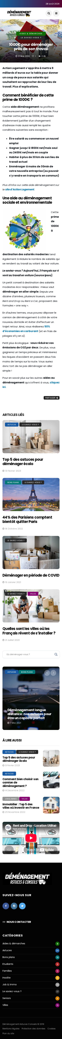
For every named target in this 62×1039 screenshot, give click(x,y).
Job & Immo (11, 798)
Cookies (51, 1028)
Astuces (11, 424)
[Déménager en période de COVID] (31, 552)
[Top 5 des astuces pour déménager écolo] (31, 436)
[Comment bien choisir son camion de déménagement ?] (51, 780)
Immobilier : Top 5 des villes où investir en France (20, 806)
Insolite (6, 977)
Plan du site (8, 1033)
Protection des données (33, 1028)
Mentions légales (11, 1028)
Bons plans (13, 482)
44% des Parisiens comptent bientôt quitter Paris (27, 519)
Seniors (6, 998)
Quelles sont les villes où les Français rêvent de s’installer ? (28, 631)
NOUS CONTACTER (19, 922)
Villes (33, 593)
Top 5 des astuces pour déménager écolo (22, 461)
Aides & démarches (31, 33)
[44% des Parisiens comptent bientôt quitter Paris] (31, 494)
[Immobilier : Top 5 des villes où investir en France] (51, 805)
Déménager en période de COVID (30, 575)
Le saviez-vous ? (31, 37)
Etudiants (7, 964)
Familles (7, 970)
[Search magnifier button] (56, 654)
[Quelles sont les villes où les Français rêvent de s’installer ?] (31, 605)
